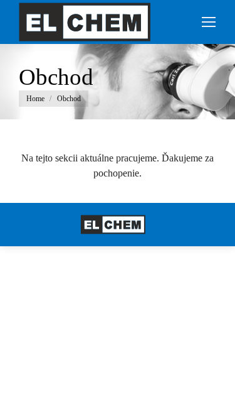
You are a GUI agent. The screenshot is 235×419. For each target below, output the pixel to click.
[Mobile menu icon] (208, 22)
